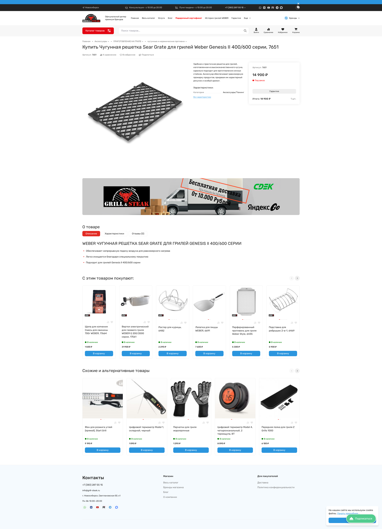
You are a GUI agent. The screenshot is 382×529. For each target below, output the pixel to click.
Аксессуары (101, 41)
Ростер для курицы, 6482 (169, 329)
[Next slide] (297, 278)
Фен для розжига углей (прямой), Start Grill (98, 429)
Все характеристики (202, 97)
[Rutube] (272, 7)
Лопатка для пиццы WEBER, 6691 (206, 329)
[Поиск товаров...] (245, 31)
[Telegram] (277, 7)
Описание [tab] (91, 233)
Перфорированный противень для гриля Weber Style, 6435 (244, 330)
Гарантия (236, 18)
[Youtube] (268, 7)
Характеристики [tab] (114, 233)
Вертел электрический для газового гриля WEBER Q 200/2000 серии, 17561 (135, 331)
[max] (281, 7)
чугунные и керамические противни (166, 41)
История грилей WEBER (216, 18)
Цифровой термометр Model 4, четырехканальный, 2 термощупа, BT (235, 430)
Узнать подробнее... (348, 513)
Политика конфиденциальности (276, 487)
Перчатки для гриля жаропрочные (185, 429)
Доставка (262, 482)
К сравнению (109, 55)
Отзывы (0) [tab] (138, 233)
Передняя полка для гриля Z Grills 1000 (278, 429)
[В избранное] (112, 322)
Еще (246, 18)
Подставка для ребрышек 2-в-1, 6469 (281, 329)
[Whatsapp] (260, 7)
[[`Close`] (298, 3)
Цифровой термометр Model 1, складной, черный (146, 429)
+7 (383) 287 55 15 (234, 7)
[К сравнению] (108, 322)
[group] (135, 115)
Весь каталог (148, 18)
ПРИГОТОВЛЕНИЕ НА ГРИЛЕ (127, 41)
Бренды (293, 18)
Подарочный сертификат (188, 18)
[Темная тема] (298, 8)
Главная (135, 18)
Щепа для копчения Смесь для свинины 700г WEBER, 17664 (96, 330)
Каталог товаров (95, 30)
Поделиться (148, 55)
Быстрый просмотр (100, 314)
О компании (170, 497)
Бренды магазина (173, 487)
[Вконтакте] (264, 7)
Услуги (161, 18)
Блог (170, 18)
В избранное (129, 55)
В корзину (99, 353)
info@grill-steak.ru (91, 490)
